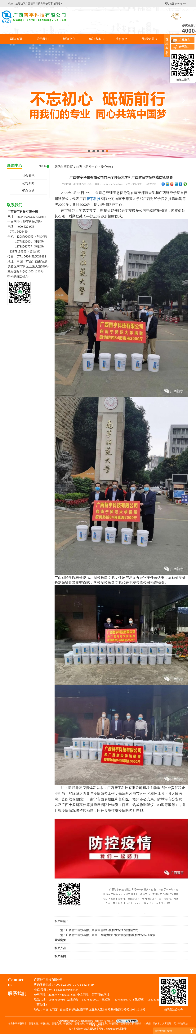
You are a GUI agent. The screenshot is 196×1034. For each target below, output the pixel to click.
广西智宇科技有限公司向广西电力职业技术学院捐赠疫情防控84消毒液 (110, 935)
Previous (12, 100)
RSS (178, 3)
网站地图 (170, 3)
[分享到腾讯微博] (176, 184)
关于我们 (42, 39)
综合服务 (122, 39)
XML (185, 3)
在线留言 (184, 39)
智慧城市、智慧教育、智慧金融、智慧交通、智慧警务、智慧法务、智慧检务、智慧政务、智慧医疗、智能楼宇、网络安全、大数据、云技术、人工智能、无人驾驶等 (101, 1023)
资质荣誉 (148, 39)
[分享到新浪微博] (172, 184)
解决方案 (95, 39)
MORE (44, 166)
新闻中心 (69, 39)
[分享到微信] (185, 184)
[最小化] (191, 1031)
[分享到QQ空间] (167, 184)
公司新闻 (28, 183)
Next (183, 100)
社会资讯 (28, 175)
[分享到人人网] (180, 184)
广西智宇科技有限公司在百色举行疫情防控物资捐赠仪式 (102, 930)
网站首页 (16, 39)
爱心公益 (28, 190)
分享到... (184, 46)
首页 (79, 166)
